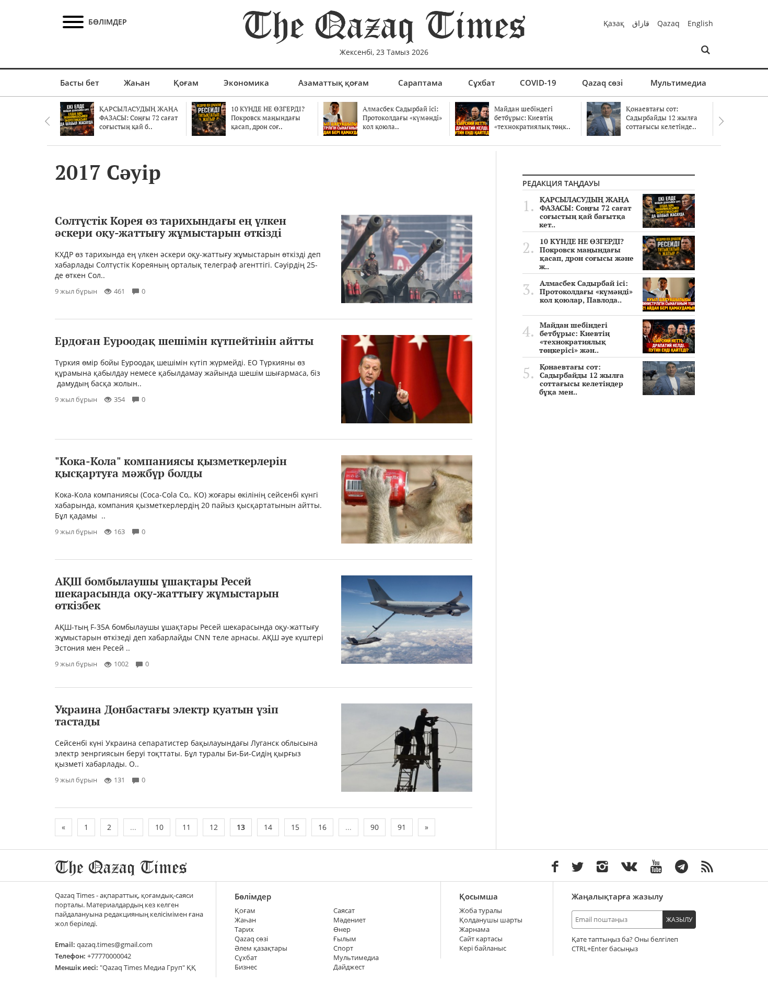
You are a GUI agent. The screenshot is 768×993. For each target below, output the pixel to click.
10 (159, 827)
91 (402, 827)
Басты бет (79, 82)
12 (214, 827)
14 (268, 827)
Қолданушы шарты (490, 920)
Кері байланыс (482, 948)
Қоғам (186, 82)
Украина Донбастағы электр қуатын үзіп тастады (166, 715)
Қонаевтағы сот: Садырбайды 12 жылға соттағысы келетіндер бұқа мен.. (581, 379)
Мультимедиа (678, 82)
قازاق (640, 23)
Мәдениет (349, 920)
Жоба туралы (480, 910)
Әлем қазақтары (261, 948)
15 (295, 827)
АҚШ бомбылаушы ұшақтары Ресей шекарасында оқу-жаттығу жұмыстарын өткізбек (167, 593)
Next (721, 121)
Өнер (342, 929)
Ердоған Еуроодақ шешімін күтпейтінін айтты (184, 340)
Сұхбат (481, 82)
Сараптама (420, 82)
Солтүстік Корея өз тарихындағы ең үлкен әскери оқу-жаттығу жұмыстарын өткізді (170, 226)
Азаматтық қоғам (333, 82)
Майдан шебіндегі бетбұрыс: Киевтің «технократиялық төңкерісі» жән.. (574, 337)
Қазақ (613, 23)
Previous (47, 121)
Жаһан (137, 82)
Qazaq (668, 23)
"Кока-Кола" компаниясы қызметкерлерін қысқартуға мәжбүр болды (171, 467)
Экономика (246, 82)
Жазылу (679, 919)
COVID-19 (538, 82)
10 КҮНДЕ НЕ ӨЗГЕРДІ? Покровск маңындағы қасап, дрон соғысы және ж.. (586, 254)
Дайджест (349, 967)
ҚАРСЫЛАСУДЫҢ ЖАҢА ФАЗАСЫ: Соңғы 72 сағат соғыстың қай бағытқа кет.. (585, 212)
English (700, 23)
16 (322, 827)
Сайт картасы (481, 938)
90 (374, 827)
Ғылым (344, 938)
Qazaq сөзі (602, 82)
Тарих (244, 929)
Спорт (343, 948)
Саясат (344, 910)
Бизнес (246, 967)
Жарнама (474, 929)
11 (186, 827)
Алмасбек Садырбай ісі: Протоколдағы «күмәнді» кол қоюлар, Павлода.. (586, 291)
